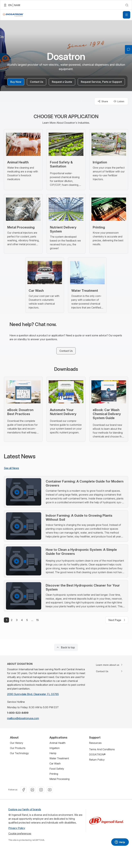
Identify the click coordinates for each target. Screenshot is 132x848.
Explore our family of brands (24, 809)
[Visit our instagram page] (41, 790)
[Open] (126, 15)
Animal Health (57, 742)
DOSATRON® (97, 754)
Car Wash (55, 763)
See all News (11, 468)
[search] (127, 5)
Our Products (17, 748)
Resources (95, 742)
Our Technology (19, 753)
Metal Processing (59, 779)
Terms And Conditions (102, 749)
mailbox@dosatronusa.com (23, 718)
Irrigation (54, 748)
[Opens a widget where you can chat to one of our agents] (120, 842)
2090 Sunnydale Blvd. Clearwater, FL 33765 (33, 694)
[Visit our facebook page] (24, 790)
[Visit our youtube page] (50, 790)
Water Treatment (59, 758)
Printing (53, 773)
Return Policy (97, 759)
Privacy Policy (16, 828)
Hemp (52, 753)
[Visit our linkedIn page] (32, 790)
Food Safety (56, 768)
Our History (16, 742)
